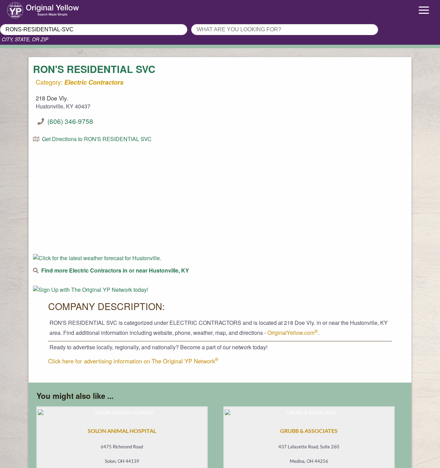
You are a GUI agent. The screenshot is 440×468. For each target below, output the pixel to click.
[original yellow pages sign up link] (90, 290)
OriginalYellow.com (292, 333)
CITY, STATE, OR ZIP (25, 39)
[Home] (55, 8)
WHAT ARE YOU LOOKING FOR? (231, 22)
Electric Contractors (93, 82)
